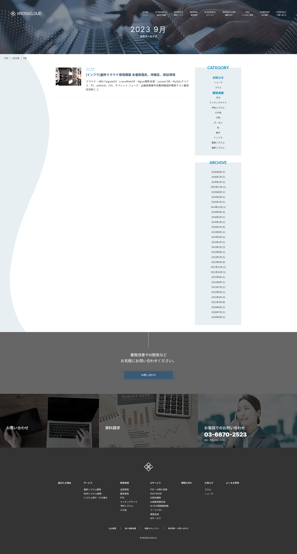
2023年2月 (216, 242)
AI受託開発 (155, 497)
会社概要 (112, 528)
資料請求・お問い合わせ (178, 528)
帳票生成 (154, 514)
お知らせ (218, 77)
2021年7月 (216, 287)
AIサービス (155, 482)
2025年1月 (216, 201)
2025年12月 (216, 186)
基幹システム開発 (92, 489)
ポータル (218, 122)
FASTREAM (155, 493)
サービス (88, 482)
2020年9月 (216, 307)
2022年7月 (216, 257)
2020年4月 (216, 317)
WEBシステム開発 (92, 493)
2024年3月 (216, 217)
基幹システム (218, 147)
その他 (218, 112)
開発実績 (218, 93)
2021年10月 (216, 272)
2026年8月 (216, 171)
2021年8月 (216, 282)
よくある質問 (232, 482)
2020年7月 (216, 312)
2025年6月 (216, 192)
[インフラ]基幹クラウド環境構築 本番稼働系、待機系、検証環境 (130, 74)
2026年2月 (216, 181)
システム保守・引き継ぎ (96, 497)
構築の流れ (186, 482)
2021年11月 (216, 266)
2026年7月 (216, 176)
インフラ (218, 137)
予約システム (218, 107)
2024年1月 (216, 226)
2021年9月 (216, 277)
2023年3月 (216, 237)
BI (218, 127)
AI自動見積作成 (157, 501)
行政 (218, 117)
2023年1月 (216, 247)
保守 (218, 132)
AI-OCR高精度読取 (159, 505)
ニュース (218, 82)
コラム (218, 87)
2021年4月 (216, 297)
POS (218, 97)
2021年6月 (216, 292)
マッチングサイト (218, 102)
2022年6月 (216, 262)
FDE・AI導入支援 (158, 489)
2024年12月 (216, 207)
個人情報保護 (130, 528)
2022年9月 (216, 252)
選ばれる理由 (64, 482)
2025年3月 (216, 196)
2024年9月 (216, 211)
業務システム (218, 142)
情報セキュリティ (152, 528)
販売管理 (124, 493)
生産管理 (124, 489)
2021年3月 (216, 302)
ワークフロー (156, 509)
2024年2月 (216, 222)
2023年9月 (216, 232)
